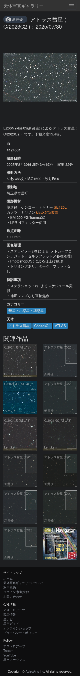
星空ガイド (11, 623)
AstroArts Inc (35, 671)
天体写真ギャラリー (24, 5)
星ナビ (8, 619)
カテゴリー (15, 304)
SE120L (60, 207)
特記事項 (14, 279)
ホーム (8, 578)
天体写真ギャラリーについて (23, 582)
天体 (10, 319)
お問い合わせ (12, 596)
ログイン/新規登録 (16, 591)
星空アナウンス (14, 659)
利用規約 (9, 587)
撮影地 (12, 186)
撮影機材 (14, 201)
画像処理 (14, 245)
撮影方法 (14, 172)
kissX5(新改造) (48, 212)
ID (8, 143)
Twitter (8, 650)
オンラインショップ (17, 628)
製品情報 (9, 614)
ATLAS (60, 325)
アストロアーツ (14, 609)
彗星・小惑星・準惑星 (26, 310)
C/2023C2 (42, 325)
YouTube (9, 655)
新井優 (17, 19)
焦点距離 (14, 230)
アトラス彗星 (19, 325)
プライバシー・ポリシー (20, 632)
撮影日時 (14, 158)
